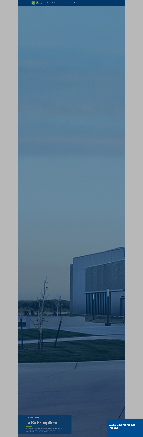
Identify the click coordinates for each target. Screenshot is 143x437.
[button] (141, 420)
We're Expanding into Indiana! (122, 426)
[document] (71, 218)
